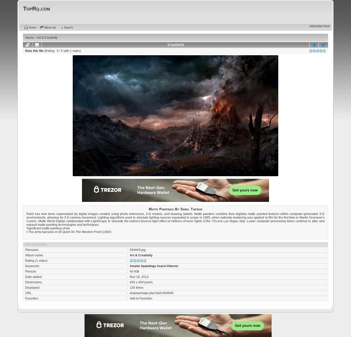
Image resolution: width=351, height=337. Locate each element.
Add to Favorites (141, 298)
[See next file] (323, 45)
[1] (310, 51)
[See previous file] (314, 45)
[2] (314, 51)
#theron (172, 266)
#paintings (148, 266)
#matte (135, 266)
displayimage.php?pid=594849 (151, 293)
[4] (320, 51)
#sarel (161, 266)
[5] (324, 51)
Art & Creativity (141, 255)
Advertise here (320, 26)
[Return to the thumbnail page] (27, 45)
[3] (317, 51)
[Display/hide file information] (37, 45)
